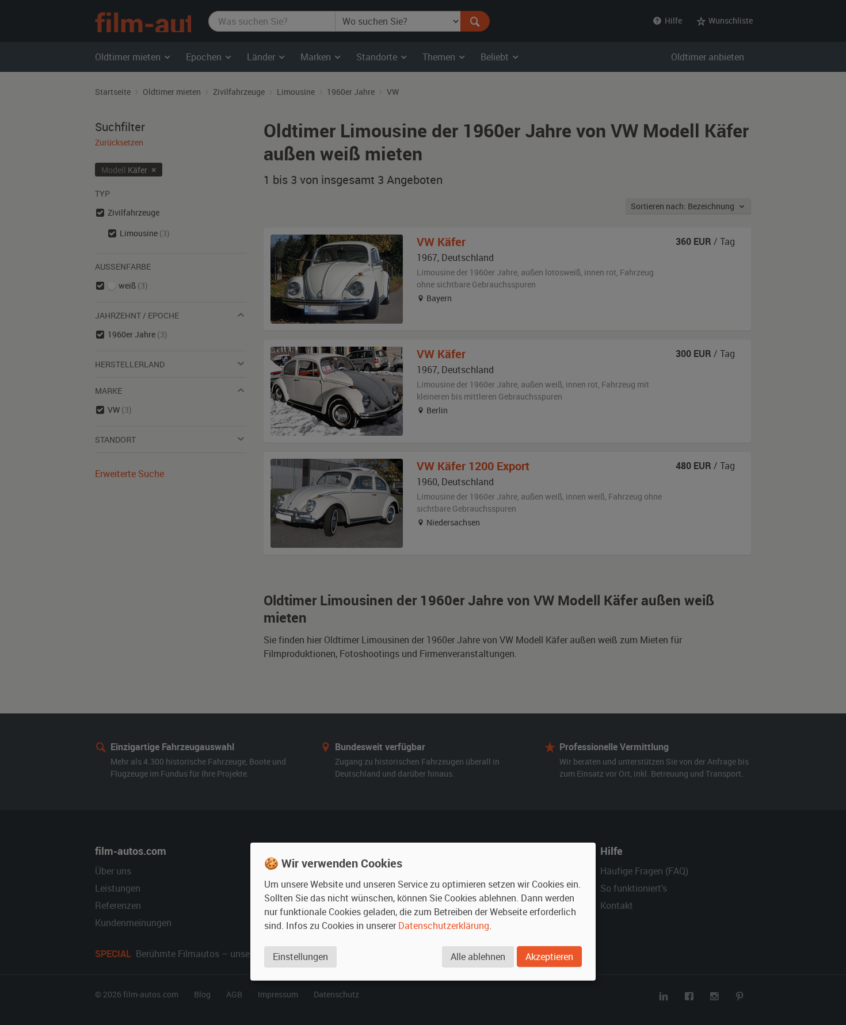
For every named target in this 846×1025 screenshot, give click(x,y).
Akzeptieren (549, 956)
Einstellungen (300, 956)
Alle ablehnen (478, 956)
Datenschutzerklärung (443, 925)
